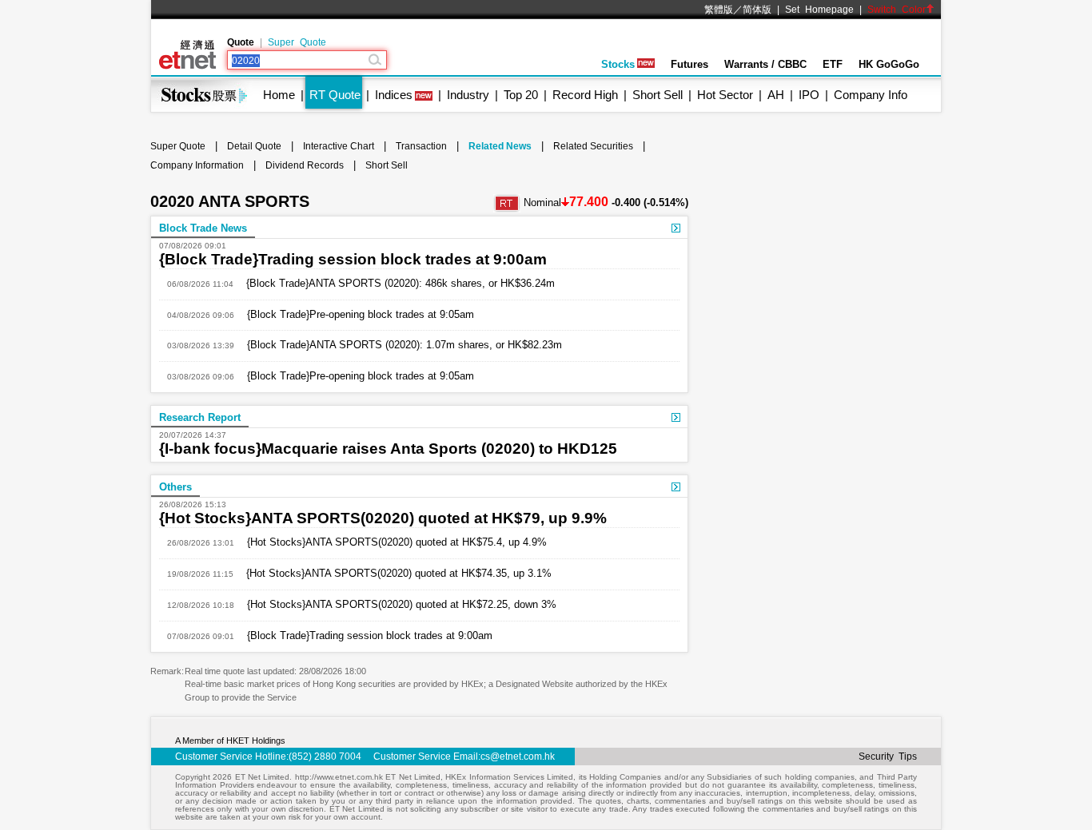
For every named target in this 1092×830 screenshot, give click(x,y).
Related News (500, 146)
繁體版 (718, 9)
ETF (833, 64)
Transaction (421, 146)
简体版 (757, 9)
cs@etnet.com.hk (517, 756)
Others (175, 487)
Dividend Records (304, 165)
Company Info (870, 94)
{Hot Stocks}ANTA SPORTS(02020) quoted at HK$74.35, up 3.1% (392, 573)
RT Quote (335, 94)
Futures (689, 64)
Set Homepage (819, 9)
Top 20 (521, 94)
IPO (809, 94)
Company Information (197, 165)
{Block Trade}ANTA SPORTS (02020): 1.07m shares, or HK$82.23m (398, 345)
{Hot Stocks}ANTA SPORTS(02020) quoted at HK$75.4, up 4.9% (390, 542)
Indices (393, 94)
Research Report (200, 417)
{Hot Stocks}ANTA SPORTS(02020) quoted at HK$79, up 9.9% (383, 518)
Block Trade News (203, 228)
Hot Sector (725, 94)
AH (775, 94)
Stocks (618, 64)
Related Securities (593, 146)
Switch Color (896, 9)
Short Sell (657, 94)
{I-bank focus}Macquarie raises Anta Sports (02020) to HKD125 (388, 448)
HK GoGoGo (889, 64)
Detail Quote (254, 146)
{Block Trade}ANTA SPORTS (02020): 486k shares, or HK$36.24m (394, 283)
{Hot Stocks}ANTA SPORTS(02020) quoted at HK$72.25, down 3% (395, 604)
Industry (468, 94)
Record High (585, 94)
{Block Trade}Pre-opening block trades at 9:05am (354, 314)
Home (279, 94)
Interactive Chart (338, 146)
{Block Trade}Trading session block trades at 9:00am (353, 259)
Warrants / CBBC (765, 64)
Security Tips (888, 756)
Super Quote (297, 42)
